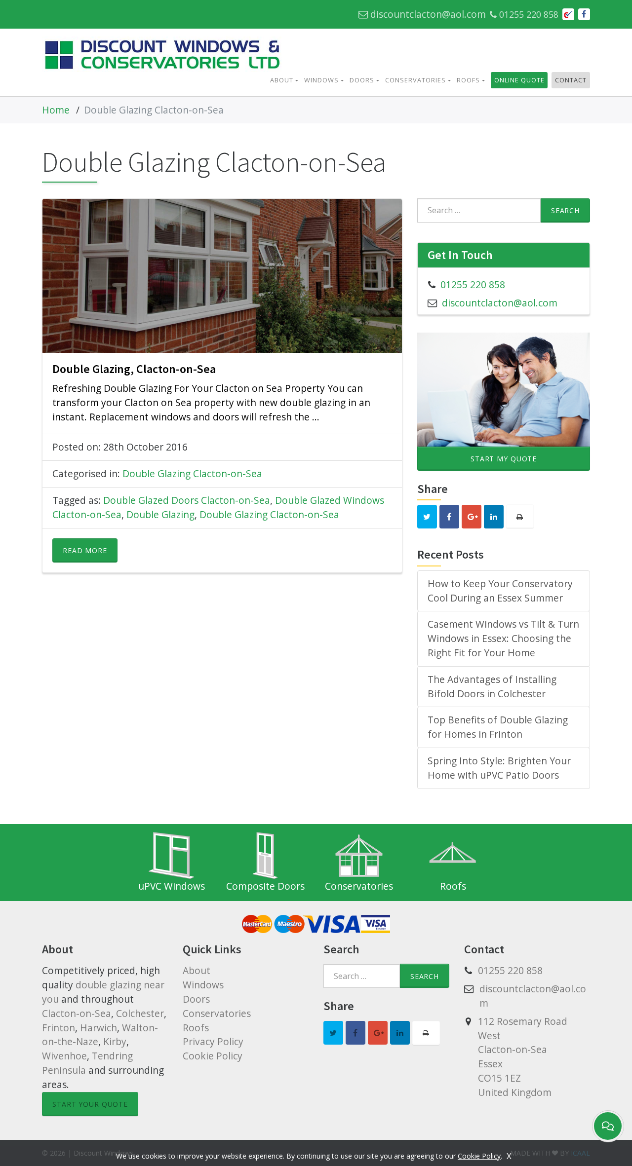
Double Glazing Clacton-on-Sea (192, 473)
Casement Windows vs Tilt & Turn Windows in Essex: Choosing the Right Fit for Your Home (503, 638)
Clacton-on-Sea (76, 1013)
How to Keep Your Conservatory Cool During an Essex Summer (500, 590)
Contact (571, 79)
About (196, 970)
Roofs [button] (468, 79)
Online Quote (519, 79)
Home (56, 109)
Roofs (196, 1027)
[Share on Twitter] (427, 516)
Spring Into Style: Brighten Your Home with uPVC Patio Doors (499, 768)
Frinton (58, 1027)
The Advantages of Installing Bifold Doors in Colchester (492, 686)
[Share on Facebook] (584, 14)
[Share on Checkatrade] (568, 14)
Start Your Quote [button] (90, 1104)
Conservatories (217, 1013)
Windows (203, 984)
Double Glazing (160, 514)
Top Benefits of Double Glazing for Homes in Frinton (498, 727)
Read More (85, 550)
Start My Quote (504, 458)
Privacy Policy (213, 1041)
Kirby (114, 1041)
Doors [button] (362, 79)
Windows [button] (321, 79)
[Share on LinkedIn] (494, 516)
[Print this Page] (520, 516)
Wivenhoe (64, 1055)
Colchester (140, 1013)
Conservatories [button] (415, 79)
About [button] (281, 79)
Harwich (98, 1027)
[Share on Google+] (471, 516)
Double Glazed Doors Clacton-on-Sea (186, 500)
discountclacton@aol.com (427, 14)
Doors (196, 999)
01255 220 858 (527, 14)
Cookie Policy (212, 1055)
